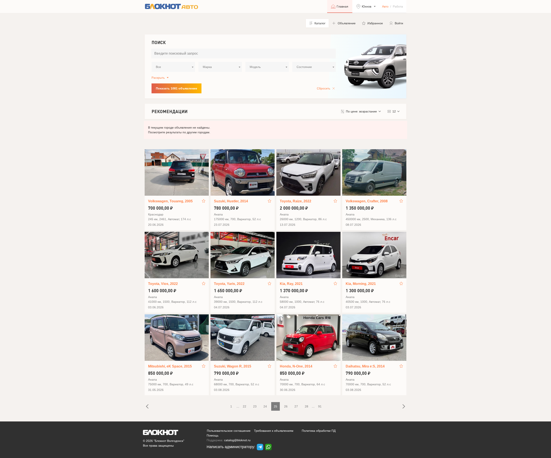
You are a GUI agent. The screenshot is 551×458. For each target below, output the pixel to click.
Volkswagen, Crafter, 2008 (367, 201)
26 (286, 406)
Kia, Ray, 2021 (291, 284)
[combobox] (173, 67)
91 (320, 406)
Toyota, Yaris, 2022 (229, 284)
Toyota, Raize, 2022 (295, 201)
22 (244, 406)
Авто (385, 6)
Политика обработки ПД (319, 430)
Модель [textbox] (255, 67)
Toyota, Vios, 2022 (163, 284)
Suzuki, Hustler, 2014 (231, 201)
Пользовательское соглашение (229, 430)
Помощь (212, 435)
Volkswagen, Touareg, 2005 (170, 201)
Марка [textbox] (207, 67)
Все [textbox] (158, 67)
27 (296, 406)
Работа (398, 6)
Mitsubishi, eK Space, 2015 (170, 366)
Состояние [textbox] (304, 67)
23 (255, 406)
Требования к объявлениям (273, 430)
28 (306, 406)
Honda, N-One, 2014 (296, 366)
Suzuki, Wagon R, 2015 (232, 366)
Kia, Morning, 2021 (361, 284)
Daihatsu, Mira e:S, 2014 (365, 366)
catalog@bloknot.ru (237, 440)
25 (275, 406)
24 (265, 406)
